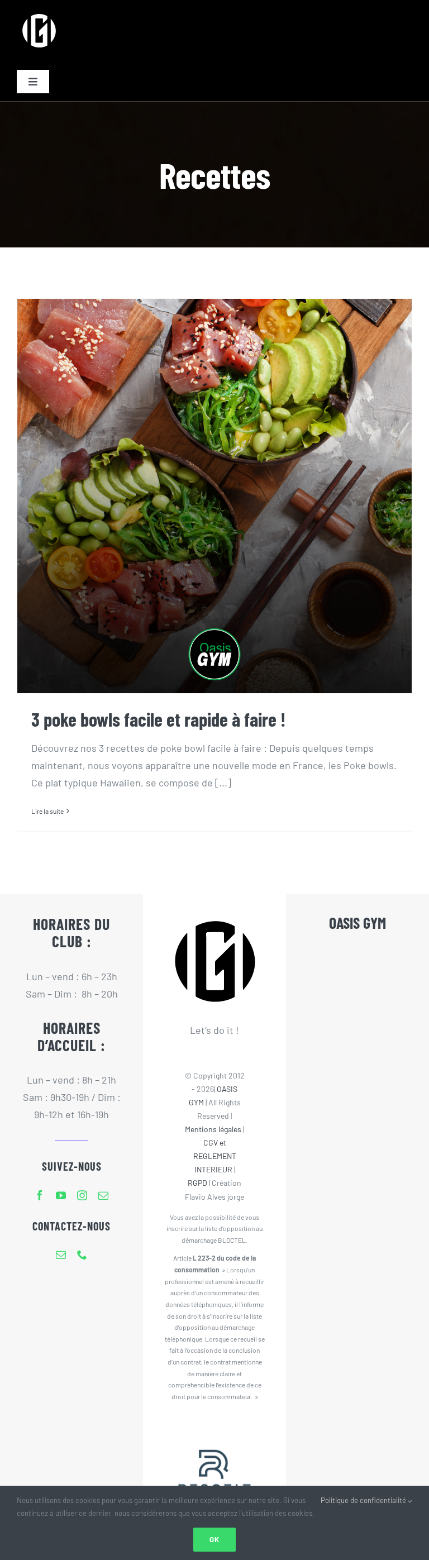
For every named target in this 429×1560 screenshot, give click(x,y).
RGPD (197, 1182)
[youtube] (61, 1195)
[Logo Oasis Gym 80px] (39, 13)
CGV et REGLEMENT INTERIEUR (214, 1156)
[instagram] (82, 1195)
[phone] (82, 1254)
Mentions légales (213, 1129)
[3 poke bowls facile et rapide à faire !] (214, 496)
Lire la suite (47, 811)
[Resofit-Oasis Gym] (214, 1430)
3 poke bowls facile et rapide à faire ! (158, 719)
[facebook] (40, 1195)
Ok (214, 1539)
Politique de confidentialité (364, 1500)
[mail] (103, 1195)
